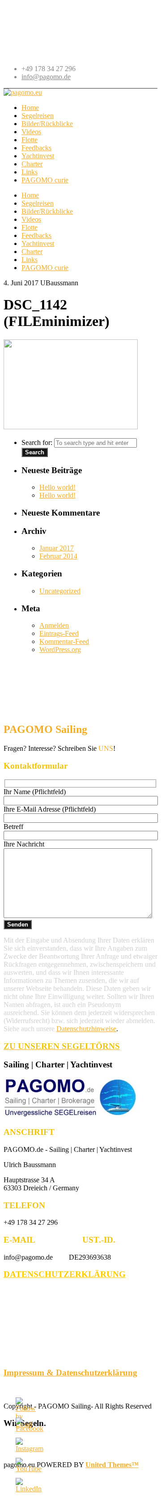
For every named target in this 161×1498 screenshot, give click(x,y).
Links (29, 259)
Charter (31, 251)
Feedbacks (36, 235)
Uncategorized (59, 591)
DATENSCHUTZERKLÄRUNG (65, 1274)
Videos (31, 219)
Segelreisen (37, 203)
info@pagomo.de (46, 76)
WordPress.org (60, 649)
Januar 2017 (56, 548)
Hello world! (57, 487)
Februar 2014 (58, 556)
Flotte (29, 227)
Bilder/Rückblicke (47, 211)
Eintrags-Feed (59, 633)
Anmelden (54, 625)
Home (30, 195)
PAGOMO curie (44, 267)
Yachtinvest (37, 243)
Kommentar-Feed (64, 641)
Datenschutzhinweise (86, 1029)
